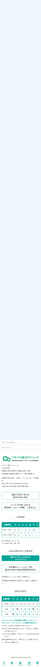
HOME (11, 665)
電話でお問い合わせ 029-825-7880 (20, 496)
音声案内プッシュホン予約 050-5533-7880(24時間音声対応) (21, 568)
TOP (37, 665)
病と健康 (20, 665)
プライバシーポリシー (9, 442)
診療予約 (29, 665)
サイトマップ (6, 447)
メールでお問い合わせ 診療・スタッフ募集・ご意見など (21, 506)
